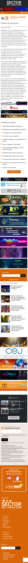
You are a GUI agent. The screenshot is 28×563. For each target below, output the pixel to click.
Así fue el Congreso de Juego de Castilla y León (17, 402)
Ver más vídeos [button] (13, 417)
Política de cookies (8, 557)
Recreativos (6, 521)
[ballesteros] (13, 364)
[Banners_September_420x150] (13, 386)
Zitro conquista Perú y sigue (11, 144)
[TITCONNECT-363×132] (13, 375)
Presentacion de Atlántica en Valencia (17, 409)
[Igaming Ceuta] (13, 221)
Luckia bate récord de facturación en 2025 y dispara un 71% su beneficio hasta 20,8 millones (18, 318)
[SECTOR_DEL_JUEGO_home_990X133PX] (14, 103)
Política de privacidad (9, 555)
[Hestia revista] (14, 191)
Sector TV (6, 532)
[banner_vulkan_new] (14, 179)
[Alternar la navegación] (2, 12)
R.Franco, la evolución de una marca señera (14, 163)
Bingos (5, 525)
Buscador (6, 272)
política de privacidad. (21, 461)
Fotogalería (6, 534)
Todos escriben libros (9, 167)
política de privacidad (15, 435)
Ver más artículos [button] (14, 171)
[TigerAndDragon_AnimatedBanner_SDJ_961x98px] (14, 9)
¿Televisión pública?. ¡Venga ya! (12, 126)
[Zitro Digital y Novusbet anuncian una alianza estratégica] (5, 288)
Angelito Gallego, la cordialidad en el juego (14, 140)
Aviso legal (6, 553)
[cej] (13, 353)
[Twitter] (26, 12)
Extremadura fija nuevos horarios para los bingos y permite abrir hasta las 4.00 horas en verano (18, 308)
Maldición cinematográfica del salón (14, 129)
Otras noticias (7, 527)
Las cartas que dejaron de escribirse (14, 159)
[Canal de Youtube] (22, 12)
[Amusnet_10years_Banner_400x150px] (13, 210)
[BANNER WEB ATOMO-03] (13, 263)
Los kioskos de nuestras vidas (12, 133)
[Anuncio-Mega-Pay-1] (13, 232)
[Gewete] (13, 252)
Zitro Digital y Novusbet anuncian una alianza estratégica (17, 287)
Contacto (5, 559)
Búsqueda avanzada (13, 279)
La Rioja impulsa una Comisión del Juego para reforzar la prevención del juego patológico (17, 328)
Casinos (5, 518)
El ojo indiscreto (7, 538)
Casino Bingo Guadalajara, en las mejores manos (13, 148)
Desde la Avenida (8, 536)
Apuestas (5, 523)
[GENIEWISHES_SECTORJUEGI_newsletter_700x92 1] (14, 116)
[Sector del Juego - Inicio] (14, 3)
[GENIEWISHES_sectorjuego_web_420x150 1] (13, 342)
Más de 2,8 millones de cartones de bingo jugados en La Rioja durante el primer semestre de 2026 (18, 298)
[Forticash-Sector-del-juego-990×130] (14, 112)
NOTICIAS (6, 516)
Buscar (23, 275)
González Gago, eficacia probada (13, 156)
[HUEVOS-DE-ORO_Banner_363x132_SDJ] (13, 200)
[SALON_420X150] (13, 242)
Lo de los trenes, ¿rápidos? (11, 136)
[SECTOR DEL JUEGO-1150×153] (14, 108)
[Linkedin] (24, 12)
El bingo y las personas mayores (13, 153)
